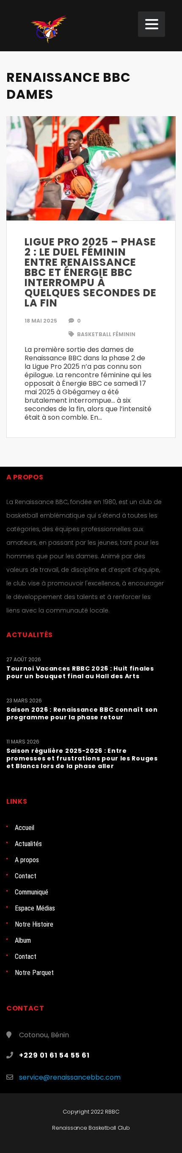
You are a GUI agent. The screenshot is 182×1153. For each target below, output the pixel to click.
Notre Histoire (34, 924)
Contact (25, 876)
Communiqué (31, 892)
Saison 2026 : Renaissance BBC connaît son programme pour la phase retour (82, 713)
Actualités (28, 844)
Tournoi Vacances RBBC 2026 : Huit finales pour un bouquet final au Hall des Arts (80, 672)
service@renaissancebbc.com (70, 1077)
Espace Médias (35, 908)
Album (23, 940)
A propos (27, 860)
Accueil (24, 828)
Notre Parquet (34, 973)
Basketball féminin (105, 334)
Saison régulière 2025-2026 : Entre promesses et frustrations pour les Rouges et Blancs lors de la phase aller (82, 758)
